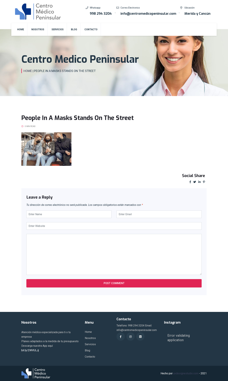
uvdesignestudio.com (185, 373)
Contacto (90, 29)
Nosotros (37, 29)
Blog (74, 29)
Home (20, 29)
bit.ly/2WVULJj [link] (30, 350)
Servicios (58, 29)
